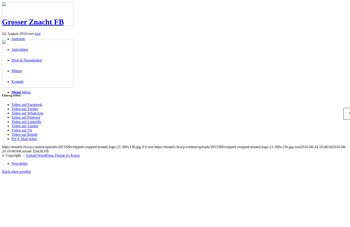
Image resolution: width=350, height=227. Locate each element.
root (37, 34)
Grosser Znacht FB (33, 22)
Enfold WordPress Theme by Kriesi (53, 155)
